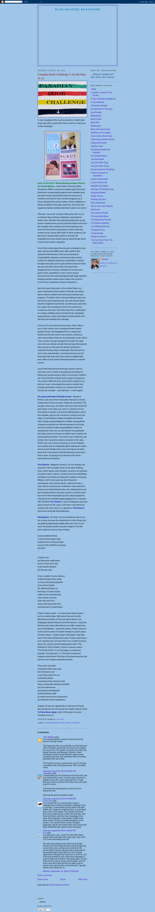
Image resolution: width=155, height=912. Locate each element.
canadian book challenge (57, 723)
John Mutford (48, 737)
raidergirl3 (47, 773)
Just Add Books (97, 159)
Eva (44, 833)
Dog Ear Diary (97, 146)
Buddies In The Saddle (101, 133)
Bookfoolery (96, 126)
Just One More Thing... (100, 166)
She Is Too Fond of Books (102, 206)
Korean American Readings (103, 169)
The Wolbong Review (100, 226)
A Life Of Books (97, 102)
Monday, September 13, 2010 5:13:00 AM (60, 871)
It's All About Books (99, 156)
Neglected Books (98, 193)
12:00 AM (60, 719)
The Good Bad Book (99, 216)
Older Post (82, 879)
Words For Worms (98, 237)
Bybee (105, 259)
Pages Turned (97, 196)
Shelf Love (95, 209)
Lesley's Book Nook (99, 179)
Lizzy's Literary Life (99, 182)
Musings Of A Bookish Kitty (102, 189)
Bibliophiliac (96, 116)
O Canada (75, 723)
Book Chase (96, 119)
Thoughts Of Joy (98, 230)
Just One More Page (99, 163)
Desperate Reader (99, 143)
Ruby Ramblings (98, 203)
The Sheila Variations (100, 223)
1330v (93, 89)
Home (63, 879)
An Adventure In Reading (101, 109)
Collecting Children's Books (103, 139)
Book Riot (95, 122)
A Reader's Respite (99, 106)
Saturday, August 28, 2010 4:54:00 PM (59, 799)
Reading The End (98, 199)
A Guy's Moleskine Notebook (103, 99)
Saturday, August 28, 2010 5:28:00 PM (59, 831)
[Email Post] (64, 719)
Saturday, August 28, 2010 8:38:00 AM (59, 771)
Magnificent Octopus (99, 186)
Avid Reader (96, 112)
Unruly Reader (97, 233)
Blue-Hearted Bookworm (77, 9)
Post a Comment (45, 875)
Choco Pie (47, 801)
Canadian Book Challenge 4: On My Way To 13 (61, 76)
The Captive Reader (99, 213)
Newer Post (43, 879)
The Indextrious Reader (101, 220)
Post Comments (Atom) (59, 885)
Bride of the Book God (100, 129)
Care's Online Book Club (101, 136)
